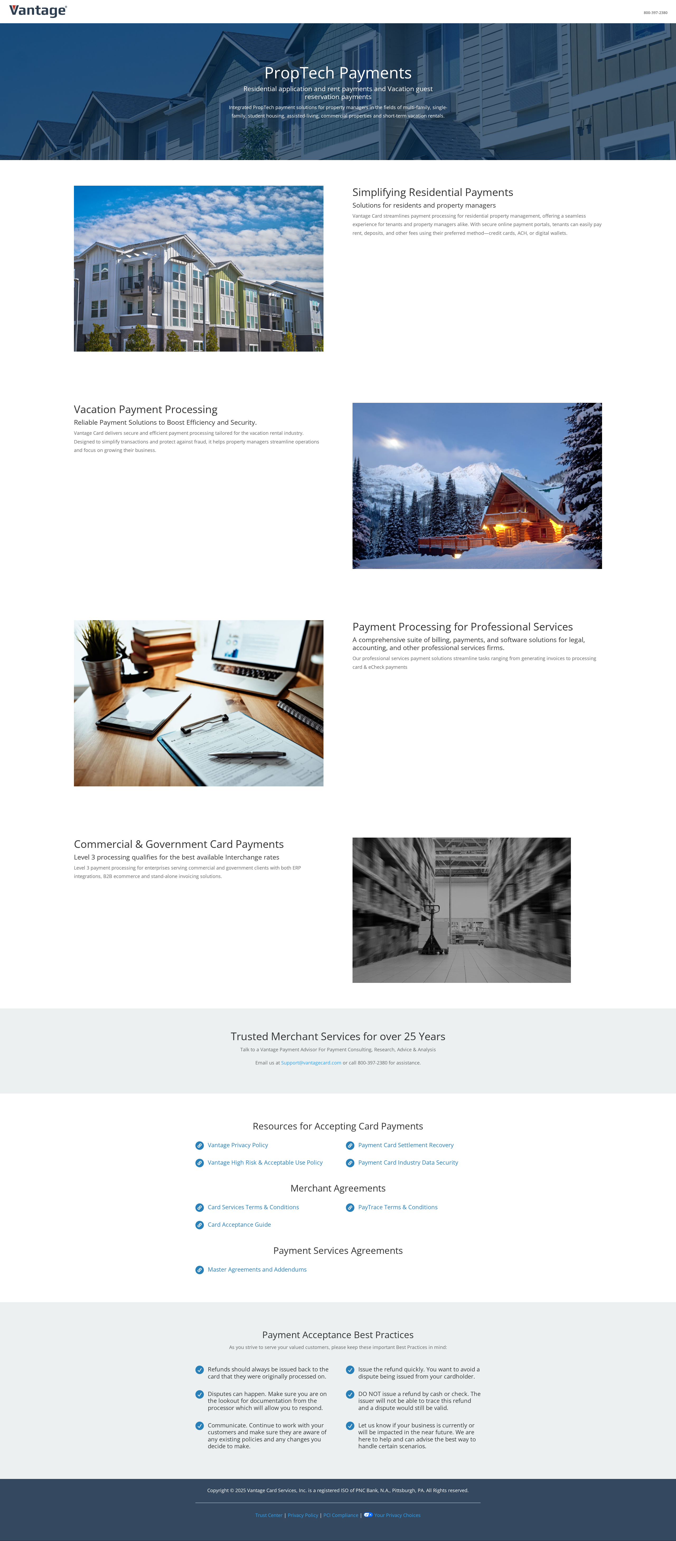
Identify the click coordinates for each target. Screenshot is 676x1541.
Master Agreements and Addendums (257, 1269)
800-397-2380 (656, 12)
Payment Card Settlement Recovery (406, 1145)
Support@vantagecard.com (311, 1062)
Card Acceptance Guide (239, 1224)
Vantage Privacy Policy (238, 1145)
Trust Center (269, 1515)
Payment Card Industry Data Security (408, 1162)
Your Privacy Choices (397, 1515)
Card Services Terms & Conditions (253, 1207)
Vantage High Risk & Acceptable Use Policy (265, 1162)
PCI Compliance (340, 1515)
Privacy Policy (303, 1515)
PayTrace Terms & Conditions (398, 1207)
